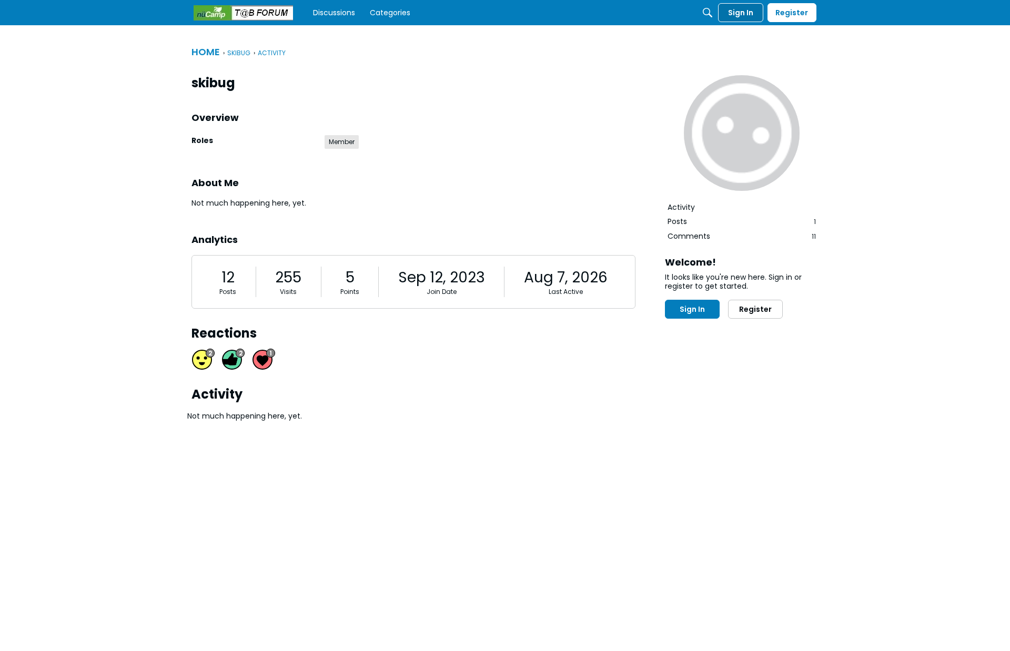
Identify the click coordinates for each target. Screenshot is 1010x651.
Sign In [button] (692, 309)
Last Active (566, 292)
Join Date (442, 292)
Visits (288, 292)
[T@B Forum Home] (243, 13)
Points (349, 292)
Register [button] (755, 309)
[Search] (707, 12)
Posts (227, 292)
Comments (742, 236)
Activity (681, 207)
